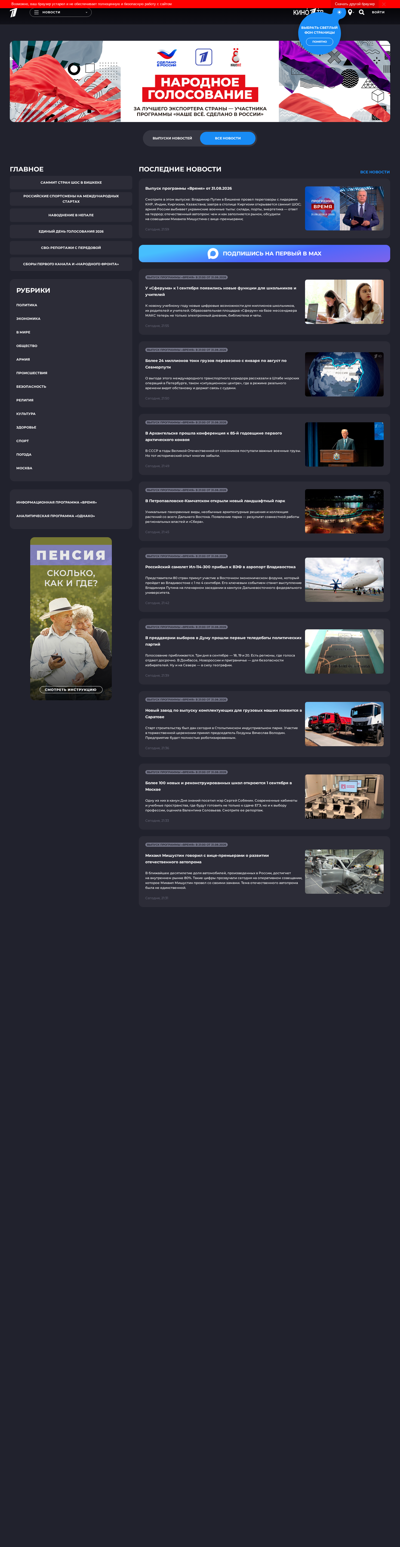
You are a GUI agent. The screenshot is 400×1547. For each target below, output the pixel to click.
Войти (378, 12)
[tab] (172, 138)
